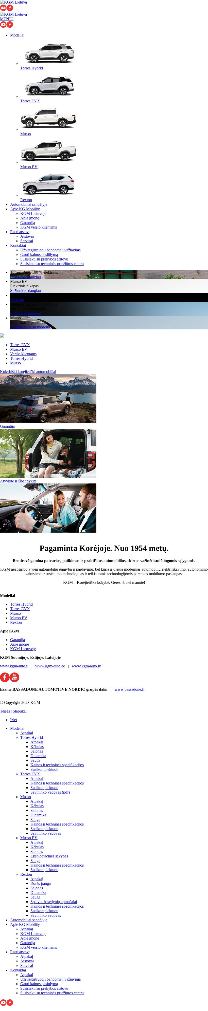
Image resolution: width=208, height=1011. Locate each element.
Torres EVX (20, 345)
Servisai (26, 241)
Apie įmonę (29, 218)
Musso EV (18, 349)
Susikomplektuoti (44, 769)
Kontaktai (18, 245)
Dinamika (38, 756)
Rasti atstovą (20, 232)
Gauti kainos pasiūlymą (39, 254)
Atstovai (27, 236)
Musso (15, 363)
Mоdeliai (17, 35)
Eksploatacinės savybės (49, 856)
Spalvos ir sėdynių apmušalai (53, 902)
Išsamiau (17, 299)
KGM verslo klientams (38, 227)
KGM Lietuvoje (33, 213)
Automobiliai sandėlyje (28, 204)
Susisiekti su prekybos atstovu (44, 259)
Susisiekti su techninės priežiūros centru (52, 263)
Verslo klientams (23, 354)
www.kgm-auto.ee (50, 666)
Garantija (27, 222)
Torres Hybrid (21, 358)
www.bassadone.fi (129, 689)
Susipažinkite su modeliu (30, 327)
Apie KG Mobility (25, 209)
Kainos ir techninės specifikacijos (57, 765)
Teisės (5, 711)
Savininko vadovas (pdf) (50, 792)
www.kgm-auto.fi (14, 666)
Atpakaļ (26, 733)
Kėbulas (37, 746)
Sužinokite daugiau (25, 277)
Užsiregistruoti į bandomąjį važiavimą (50, 250)
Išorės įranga (40, 883)
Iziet (13, 720)
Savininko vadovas (45, 833)
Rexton (16, 622)
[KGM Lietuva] (13, 2)
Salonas (36, 751)
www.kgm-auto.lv (86, 666)
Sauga (35, 760)
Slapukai (20, 711)
